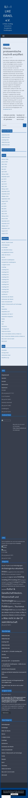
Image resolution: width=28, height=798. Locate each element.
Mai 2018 (4, 208)
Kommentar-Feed (6, 355)
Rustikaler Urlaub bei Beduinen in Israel (20, 117)
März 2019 (4, 186)
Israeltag (4, 267)
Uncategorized (5, 329)
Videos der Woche (6, 331)
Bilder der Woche (6, 254)
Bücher (3, 257)
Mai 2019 (4, 181)
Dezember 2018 (5, 191)
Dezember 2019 (5, 176)
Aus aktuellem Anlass (7, 250)
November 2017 (6, 223)
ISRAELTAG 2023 (6, 142)
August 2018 (5, 201)
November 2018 (6, 194)
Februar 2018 (5, 216)
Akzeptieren (14, 794)
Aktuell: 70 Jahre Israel (7, 242)
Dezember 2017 (5, 221)
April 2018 (4, 211)
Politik (3, 319)
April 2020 (4, 171)
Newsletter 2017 (6, 311)
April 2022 (4, 166)
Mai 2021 (4, 169)
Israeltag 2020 (5, 289)
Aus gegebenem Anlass (7, 252)
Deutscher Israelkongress (8, 259)
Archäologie (6, 44)
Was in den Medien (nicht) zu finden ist (11, 334)
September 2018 (6, 199)
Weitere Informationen (19, 792)
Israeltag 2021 (5, 292)
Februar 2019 (5, 189)
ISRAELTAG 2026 (6, 137)
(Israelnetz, (6, 109)
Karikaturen (5, 294)
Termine (4, 654)
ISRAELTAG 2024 (6, 144)
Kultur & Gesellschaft (7, 301)
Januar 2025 (5, 161)
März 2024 (4, 164)
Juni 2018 (4, 206)
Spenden (4, 378)
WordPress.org (5, 357)
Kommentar (5, 677)
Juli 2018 (4, 203)
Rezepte (4, 759)
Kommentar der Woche (7, 296)
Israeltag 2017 (5, 282)
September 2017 (6, 228)
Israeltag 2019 (5, 287)
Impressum (4, 387)
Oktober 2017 (5, 226)
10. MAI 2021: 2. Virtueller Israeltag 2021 (12, 651)
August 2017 (5, 231)
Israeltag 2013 (5, 272)
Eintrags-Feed (5, 352)
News (3, 306)
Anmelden (4, 350)
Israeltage (4, 740)
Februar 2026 (5, 159)
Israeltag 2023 (5, 140)
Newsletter (4, 309)
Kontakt (4, 381)
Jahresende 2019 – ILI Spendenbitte (11, 660)
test (3, 324)
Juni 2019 (4, 179)
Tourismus (4, 326)
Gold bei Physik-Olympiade (8, 669)
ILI (4, 57)
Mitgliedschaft (5, 375)
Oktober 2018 (5, 196)
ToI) (9, 109)
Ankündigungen (6, 245)
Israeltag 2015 (5, 277)
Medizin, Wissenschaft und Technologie (12, 304)
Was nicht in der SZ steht (8, 338)
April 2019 (4, 184)
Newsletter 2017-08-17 (7, 314)
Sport (3, 321)
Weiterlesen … (6, 713)
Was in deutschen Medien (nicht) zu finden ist (13, 336)
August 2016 (5, 233)
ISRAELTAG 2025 (6, 135)
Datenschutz (5, 384)
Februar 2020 (5, 174)
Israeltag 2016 (5, 279)
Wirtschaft (4, 341)
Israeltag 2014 (5, 274)
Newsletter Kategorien (7, 316)
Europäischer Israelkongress (9, 262)
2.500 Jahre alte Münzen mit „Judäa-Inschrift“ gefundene (9, 117)
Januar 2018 (5, 218)
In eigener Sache (6, 264)
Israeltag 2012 (5, 269)
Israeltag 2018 (5, 284)
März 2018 (4, 213)
